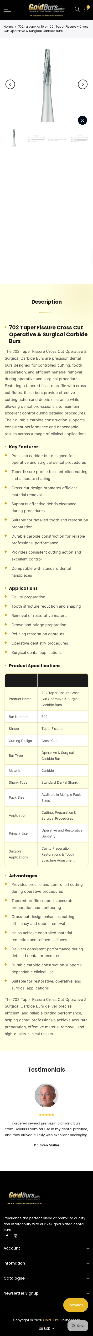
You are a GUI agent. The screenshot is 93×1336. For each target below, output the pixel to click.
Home (8, 27)
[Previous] (10, 84)
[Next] (83, 84)
